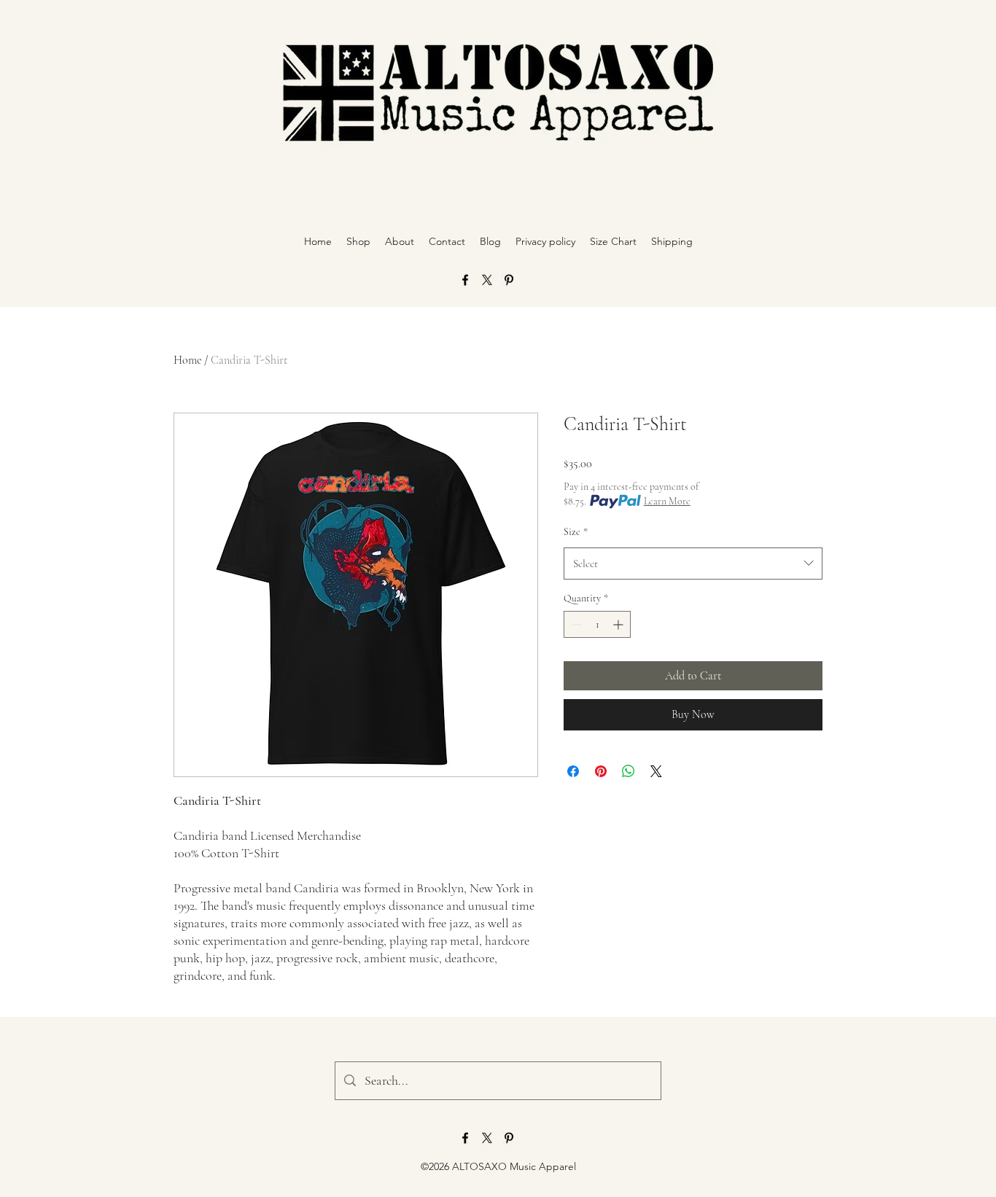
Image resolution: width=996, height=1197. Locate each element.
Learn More (667, 501)
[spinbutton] (597, 624)
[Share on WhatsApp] (628, 771)
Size (576, 532)
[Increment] (619, 624)
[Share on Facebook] (573, 771)
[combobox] (693, 563)
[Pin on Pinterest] (601, 771)
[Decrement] (575, 624)
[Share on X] (656, 771)
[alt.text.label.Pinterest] (509, 280)
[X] (487, 280)
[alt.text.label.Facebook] (465, 280)
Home (187, 360)
